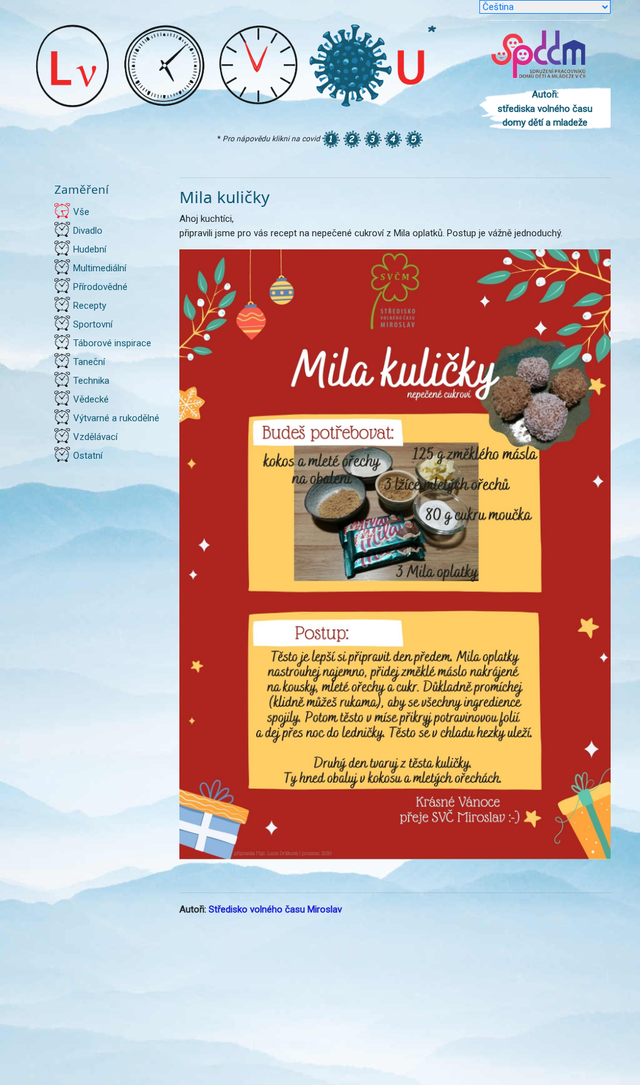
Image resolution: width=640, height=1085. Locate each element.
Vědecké (91, 399)
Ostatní (87, 455)
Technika (91, 380)
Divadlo (87, 230)
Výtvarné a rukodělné (116, 418)
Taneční (89, 362)
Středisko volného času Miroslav (275, 909)
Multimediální (99, 268)
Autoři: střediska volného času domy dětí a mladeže (545, 108)
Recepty (89, 305)
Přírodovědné (100, 286)
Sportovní (92, 324)
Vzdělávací (95, 436)
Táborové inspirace (112, 343)
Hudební (89, 249)
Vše (81, 212)
